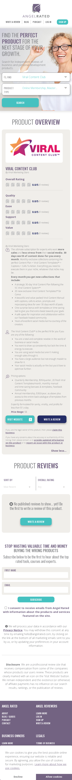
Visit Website (15, 419)
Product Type (9, 90)
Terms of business (45, 743)
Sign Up (62, 21)
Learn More (41, 713)
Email (7, 585)
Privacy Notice (13, 630)
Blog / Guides (8, 716)
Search (20, 103)
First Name (10, 570)
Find (8, 77)
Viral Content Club (21, 168)
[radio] (7, 185)
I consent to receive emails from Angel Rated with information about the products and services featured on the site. (36, 612)
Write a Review (13, 21)
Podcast (37, 21)
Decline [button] (18, 776)
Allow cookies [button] (54, 776)
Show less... (58, 450)
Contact (6, 723)
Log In (48, 21)
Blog (26, 21)
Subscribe (36, 599)
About (5, 713)
